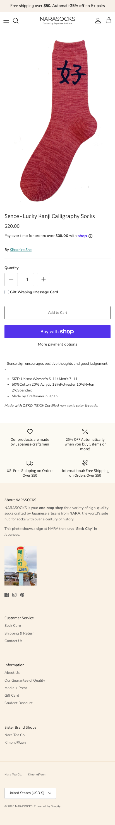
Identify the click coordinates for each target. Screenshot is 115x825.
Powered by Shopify (47, 806)
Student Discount (18, 703)
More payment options (57, 344)
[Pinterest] (22, 595)
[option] (57, 120)
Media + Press (15, 688)
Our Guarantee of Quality (24, 680)
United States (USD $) (26, 792)
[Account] (96, 20)
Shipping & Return (19, 633)
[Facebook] (6, 595)
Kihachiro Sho (21, 249)
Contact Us (13, 640)
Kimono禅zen (15, 742)
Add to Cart (57, 312)
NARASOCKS (23, 806)
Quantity (11, 267)
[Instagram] (14, 595)
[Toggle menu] (6, 20)
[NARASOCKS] (57, 20)
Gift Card (11, 695)
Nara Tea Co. (14, 735)
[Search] (18, 20)
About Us (12, 672)
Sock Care (12, 625)
